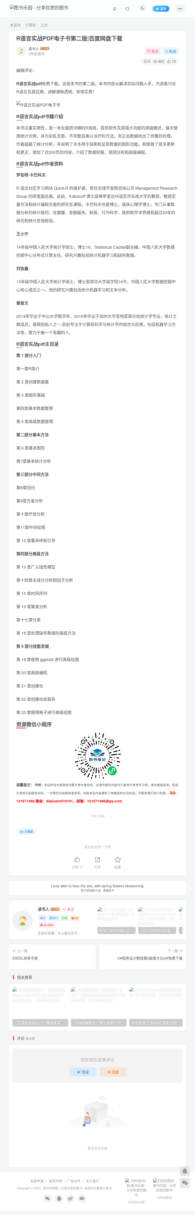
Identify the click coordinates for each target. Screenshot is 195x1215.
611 (55, 918)
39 (76, 918)
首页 (17, 24)
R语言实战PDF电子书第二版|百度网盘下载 (69, 38)
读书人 (33, 48)
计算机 (30, 24)
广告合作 (73, 1180)
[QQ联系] (185, 1171)
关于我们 (92, 1180)
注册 (115, 1071)
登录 (85, 1071)
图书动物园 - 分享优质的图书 (62, 1188)
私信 (172, 51)
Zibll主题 (94, 1188)
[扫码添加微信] (185, 1183)
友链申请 (36, 1180)
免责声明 (55, 1180)
